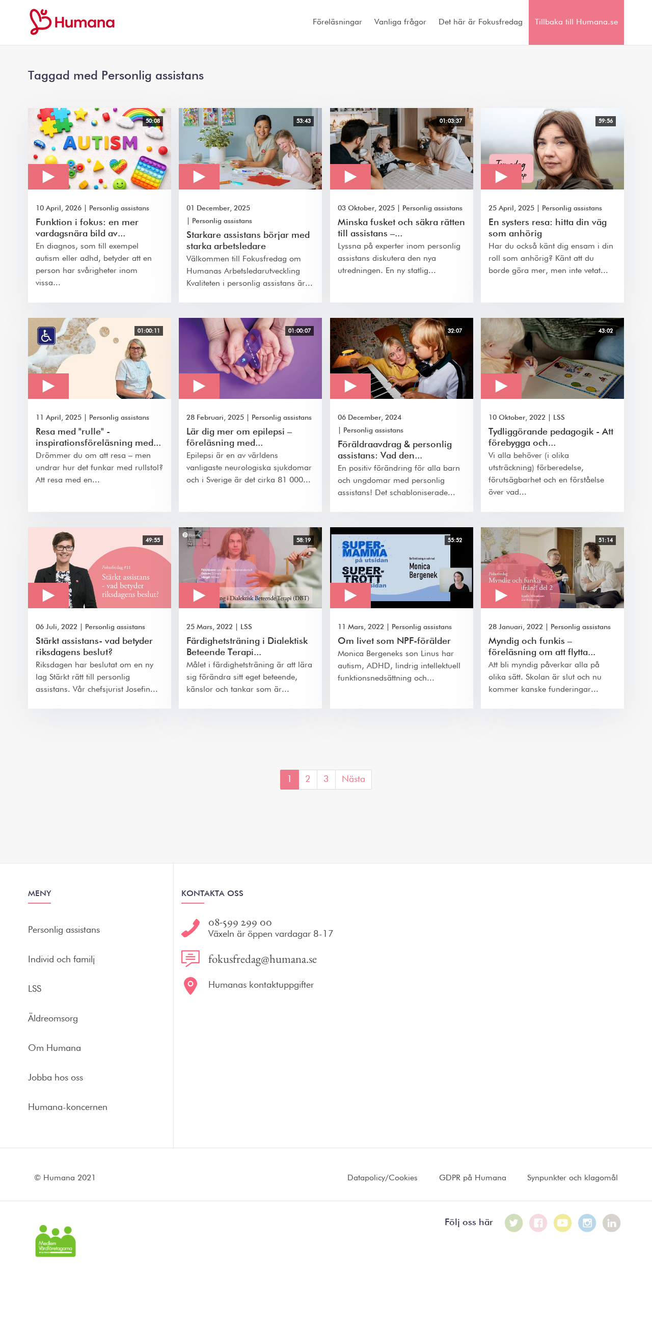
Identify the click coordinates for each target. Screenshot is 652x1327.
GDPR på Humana (472, 1178)
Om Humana (54, 1048)
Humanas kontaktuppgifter (261, 985)
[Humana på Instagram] (587, 1223)
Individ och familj (61, 959)
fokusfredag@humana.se (262, 959)
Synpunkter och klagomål (572, 1178)
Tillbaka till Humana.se (576, 22)
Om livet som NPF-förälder (394, 641)
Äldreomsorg (53, 1018)
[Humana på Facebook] (538, 1223)
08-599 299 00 (240, 921)
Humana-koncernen (67, 1107)
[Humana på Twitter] (514, 1223)
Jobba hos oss (55, 1077)
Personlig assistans (119, 208)
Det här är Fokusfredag (481, 22)
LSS (559, 417)
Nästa (353, 779)
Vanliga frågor (400, 22)
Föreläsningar (337, 22)
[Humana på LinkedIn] (612, 1223)
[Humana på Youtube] (563, 1223)
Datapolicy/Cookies (382, 1178)
